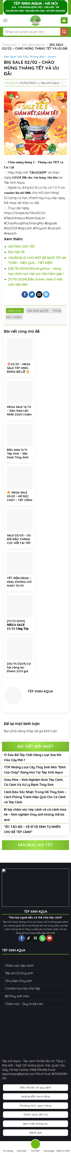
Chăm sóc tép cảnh (19, 966)
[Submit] (64, 32)
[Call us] (42, 938)
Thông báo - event (43, 56)
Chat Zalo (22, 1151)
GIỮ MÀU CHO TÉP (21, 246)
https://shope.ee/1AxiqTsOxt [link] (25, 213)
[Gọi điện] (35, 1144)
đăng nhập (26, 731)
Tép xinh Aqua (50, 83)
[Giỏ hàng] (64, 20)
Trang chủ (9, 45)
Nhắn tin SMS (63, 1151)
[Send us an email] (35, 938)
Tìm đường (8, 1151)
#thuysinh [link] (40, 228)
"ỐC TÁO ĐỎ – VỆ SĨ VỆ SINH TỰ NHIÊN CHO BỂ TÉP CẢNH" (32, 829)
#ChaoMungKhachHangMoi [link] (24, 223)
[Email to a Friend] (39, 294)
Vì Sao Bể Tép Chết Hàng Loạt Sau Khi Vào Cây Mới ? (32, 757)
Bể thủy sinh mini (17, 996)
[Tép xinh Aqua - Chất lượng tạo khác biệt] (35, 20)
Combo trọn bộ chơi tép (22, 988)
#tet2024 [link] (10, 228)
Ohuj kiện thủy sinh (18, 981)
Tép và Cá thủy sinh (19, 973)
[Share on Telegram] (46, 294)
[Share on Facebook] (24, 294)
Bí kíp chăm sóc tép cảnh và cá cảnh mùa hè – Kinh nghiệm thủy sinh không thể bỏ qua (35, 814)
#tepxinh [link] (10, 233)
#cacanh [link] (54, 228)
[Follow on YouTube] (49, 938)
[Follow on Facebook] (21, 938)
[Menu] (5, 20)
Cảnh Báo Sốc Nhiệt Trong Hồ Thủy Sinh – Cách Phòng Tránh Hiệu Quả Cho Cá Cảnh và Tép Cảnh (35, 797)
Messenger (49, 1151)
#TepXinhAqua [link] (14, 218)
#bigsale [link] (51, 223)
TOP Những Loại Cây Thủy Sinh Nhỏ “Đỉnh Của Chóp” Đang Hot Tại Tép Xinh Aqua (35, 769)
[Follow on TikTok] (28, 938)
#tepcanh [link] (25, 228)
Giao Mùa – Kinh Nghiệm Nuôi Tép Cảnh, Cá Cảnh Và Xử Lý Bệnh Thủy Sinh (33, 782)
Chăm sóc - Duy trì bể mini (24, 1004)
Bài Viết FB (16, 252)
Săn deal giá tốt (33, 45)
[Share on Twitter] (32, 294)
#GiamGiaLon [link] (35, 218)
